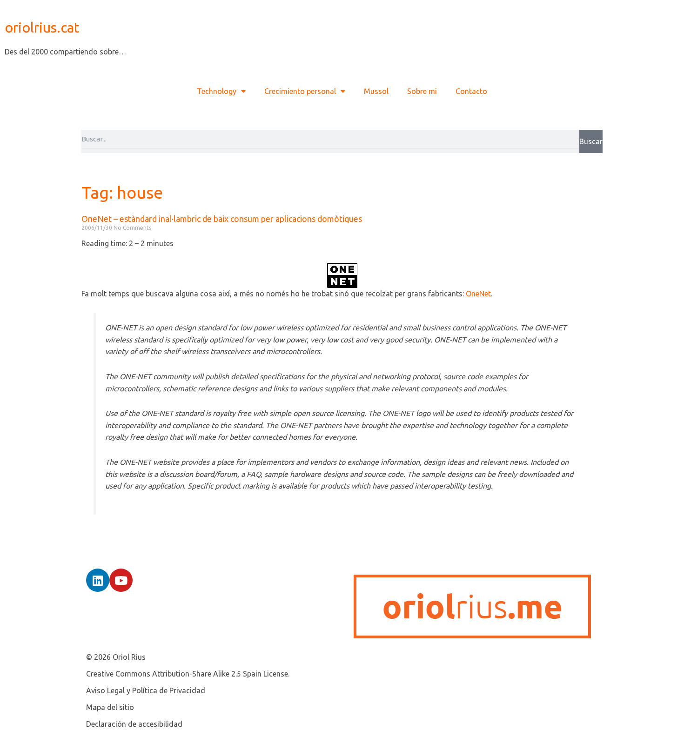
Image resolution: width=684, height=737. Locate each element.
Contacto (471, 91)
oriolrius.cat (42, 27)
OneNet (478, 293)
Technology (216, 91)
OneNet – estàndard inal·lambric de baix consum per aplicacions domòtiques (221, 218)
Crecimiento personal (300, 91)
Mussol (376, 91)
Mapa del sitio (110, 707)
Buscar (591, 141)
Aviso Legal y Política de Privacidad (145, 690)
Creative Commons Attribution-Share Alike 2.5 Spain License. (187, 674)
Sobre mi (422, 91)
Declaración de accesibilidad (134, 724)
